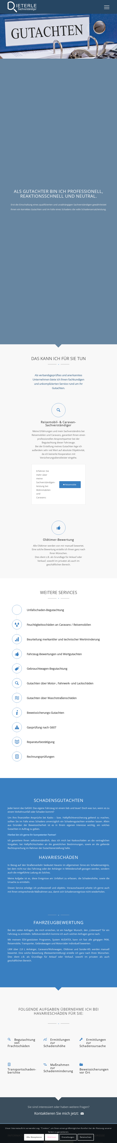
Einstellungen (68, 1137)
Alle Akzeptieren (34, 1137)
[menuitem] (105, 7)
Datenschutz (86, 1137)
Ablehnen (51, 1137)
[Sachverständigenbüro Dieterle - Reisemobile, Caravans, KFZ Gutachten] (22, 7)
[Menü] (105, 7)
